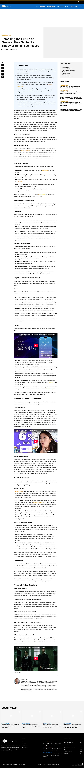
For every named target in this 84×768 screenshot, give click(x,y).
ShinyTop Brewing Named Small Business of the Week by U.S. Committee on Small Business (71, 97)
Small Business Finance (6, 35)
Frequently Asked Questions (67, 76)
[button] (81, 6)
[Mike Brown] (17, 685)
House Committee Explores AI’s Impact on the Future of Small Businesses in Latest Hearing (71, 109)
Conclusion (64, 74)
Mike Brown (14, 49)
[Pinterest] (2, 71)
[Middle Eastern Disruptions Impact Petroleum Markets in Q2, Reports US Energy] (31, 716)
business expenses (22, 240)
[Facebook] (73, 2)
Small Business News (64, 85)
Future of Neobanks (66, 73)
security (51, 382)
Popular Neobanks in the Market (68, 70)
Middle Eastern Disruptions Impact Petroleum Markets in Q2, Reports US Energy (70, 92)
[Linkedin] (76, 2)
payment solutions (25, 150)
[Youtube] (81, 2)
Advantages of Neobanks (67, 68)
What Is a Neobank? (66, 67)
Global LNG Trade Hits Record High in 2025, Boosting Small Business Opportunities (70, 87)
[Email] (2, 77)
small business (42, 194)
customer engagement (38, 502)
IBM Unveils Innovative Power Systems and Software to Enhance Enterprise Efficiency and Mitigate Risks (71, 104)
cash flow (20, 181)
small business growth (49, 389)
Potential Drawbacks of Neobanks (68, 71)
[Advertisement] (42, 18)
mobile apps (45, 170)
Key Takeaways (65, 66)
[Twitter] (79, 2)
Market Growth (19, 491)
